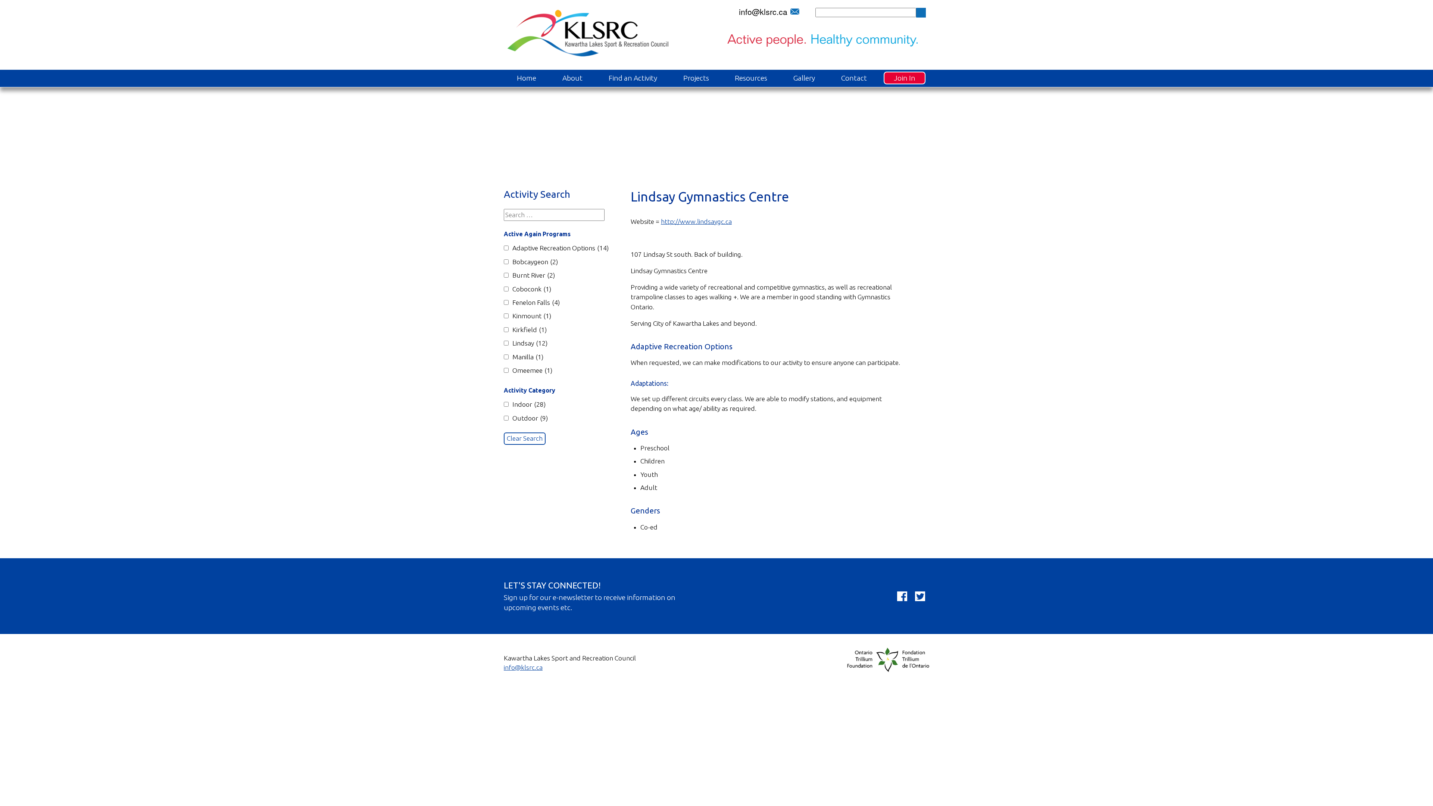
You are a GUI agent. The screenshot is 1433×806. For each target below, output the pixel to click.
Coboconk (531, 289)
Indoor (529, 404)
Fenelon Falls (536, 302)
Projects (696, 78)
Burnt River (533, 275)
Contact (854, 78)
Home (526, 78)
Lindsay (529, 343)
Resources (751, 78)
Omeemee (532, 370)
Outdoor (530, 418)
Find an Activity (633, 78)
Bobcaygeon (535, 261)
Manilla (527, 356)
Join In (904, 78)
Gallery (804, 78)
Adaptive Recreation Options (560, 248)
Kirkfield (529, 329)
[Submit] (921, 13)
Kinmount (531, 315)
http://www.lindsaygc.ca (696, 221)
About (572, 78)
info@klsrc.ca (763, 11)
